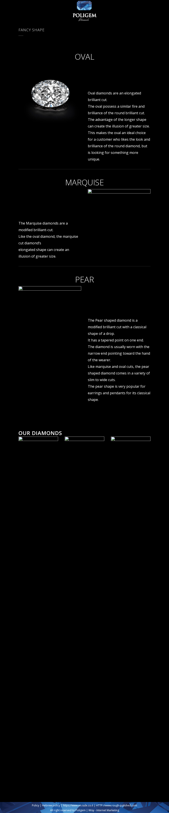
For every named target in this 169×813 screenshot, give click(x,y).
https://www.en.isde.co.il (78, 805)
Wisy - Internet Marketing (103, 810)
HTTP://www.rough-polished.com (116, 805)
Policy (35, 805)
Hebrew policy (51, 805)
